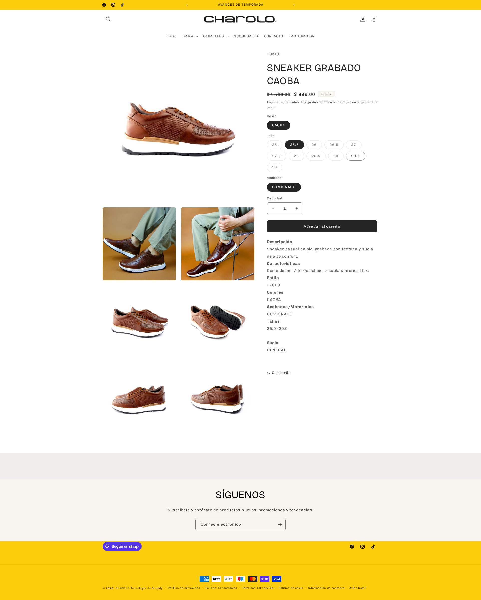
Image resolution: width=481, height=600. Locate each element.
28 (299, 157)
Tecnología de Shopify (147, 588)
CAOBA (278, 125)
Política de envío (291, 588)
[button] (108, 19)
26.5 (337, 145)
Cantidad (274, 198)
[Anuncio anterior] (187, 5)
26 (317, 145)
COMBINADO (284, 187)
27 (356, 145)
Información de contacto (326, 588)
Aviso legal (357, 588)
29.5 (355, 156)
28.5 (319, 157)
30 (277, 168)
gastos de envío (319, 102)
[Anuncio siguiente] (293, 5)
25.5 (294, 145)
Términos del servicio (258, 588)
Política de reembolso (221, 588)
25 (277, 145)
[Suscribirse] (279, 524)
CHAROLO (123, 588)
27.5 (279, 157)
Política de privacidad (184, 588)
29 (338, 157)
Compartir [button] (281, 373)
